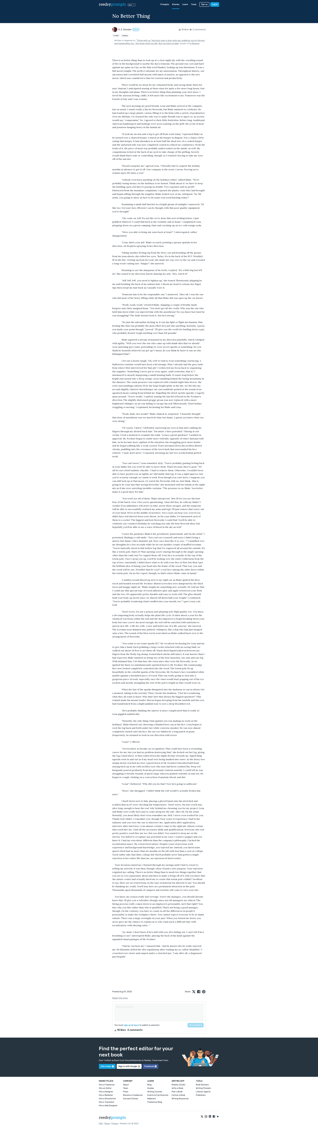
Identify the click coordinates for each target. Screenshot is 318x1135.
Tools (193, 4)
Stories (175, 4)
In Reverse (194, 43)
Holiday (125, 35)
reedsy (112, 4)
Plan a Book (177, 1091)
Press (125, 1091)
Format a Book (178, 1095)
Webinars (151, 1098)
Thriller (116, 35)
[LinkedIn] (209, 1116)
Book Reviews (202, 1085)
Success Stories (130, 1098)
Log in (214, 4)
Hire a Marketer (106, 1095)
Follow (135, 29)
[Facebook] (213, 1116)
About (126, 1085)
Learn (185, 4)
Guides (150, 1088)
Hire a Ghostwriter (107, 1098)
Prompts (164, 4)
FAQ (101, 1123)
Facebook (149, 1066)
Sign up (204, 4)
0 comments (199, 29)
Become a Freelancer (133, 1095)
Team (125, 1088)
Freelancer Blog (154, 1102)
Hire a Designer (106, 1091)
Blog (149, 1085)
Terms (107, 1123)
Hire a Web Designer (108, 1105)
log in (136, 1025)
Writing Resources (180, 1098)
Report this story (120, 998)
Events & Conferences (157, 1095)
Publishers (201, 1095)
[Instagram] (205, 1116)
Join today (106, 1066)
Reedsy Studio (178, 1085)
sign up (127, 1025)
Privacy (114, 1123)
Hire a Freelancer (107, 1085)
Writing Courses (154, 1091)
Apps (130, 5)
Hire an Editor (105, 1088)
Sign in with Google (127, 1066)
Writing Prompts (203, 1088)
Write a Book (177, 1088)
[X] (201, 1116)
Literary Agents (203, 1091)
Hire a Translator (106, 1102)
